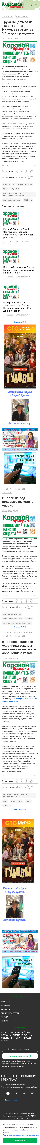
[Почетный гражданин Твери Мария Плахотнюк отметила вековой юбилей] (11, 257)
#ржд (28, 801)
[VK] (32, 1093)
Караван (5, 1005)
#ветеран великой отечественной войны (14, 194)
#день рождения (11, 189)
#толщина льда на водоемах (17, 623)
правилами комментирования (12, 1066)
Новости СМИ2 (20, 322)
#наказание (16, 801)
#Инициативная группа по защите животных (16, 795)
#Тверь (6, 184)
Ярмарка (5, 1009)
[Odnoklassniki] (24, 1093)
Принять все (20, 1140)
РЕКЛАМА (10, 1079)
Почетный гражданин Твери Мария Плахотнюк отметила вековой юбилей (18, 270)
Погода (7, 492)
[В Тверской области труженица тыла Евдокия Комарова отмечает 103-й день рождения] (11, 292)
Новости (7, 16)
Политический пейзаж (15, 1032)
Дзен (21, 177)
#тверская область (22, 184)
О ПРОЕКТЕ (9, 1076)
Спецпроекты (21, 1035)
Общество (21, 16)
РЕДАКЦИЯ (29, 1076)
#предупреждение (12, 614)
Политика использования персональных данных (21, 1135)
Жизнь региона (10, 1038)
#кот (5, 801)
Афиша (4, 1017)
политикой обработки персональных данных (18, 1064)
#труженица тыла (11, 200)
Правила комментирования (13, 1084)
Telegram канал (30, 177)
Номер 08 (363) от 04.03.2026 (18, 633)
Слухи (5, 1035)
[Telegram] (16, 1093)
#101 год (28, 200)
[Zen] (8, 1093)
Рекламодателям (10, 1013)
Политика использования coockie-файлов (19, 1087)
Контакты (6, 1021)
